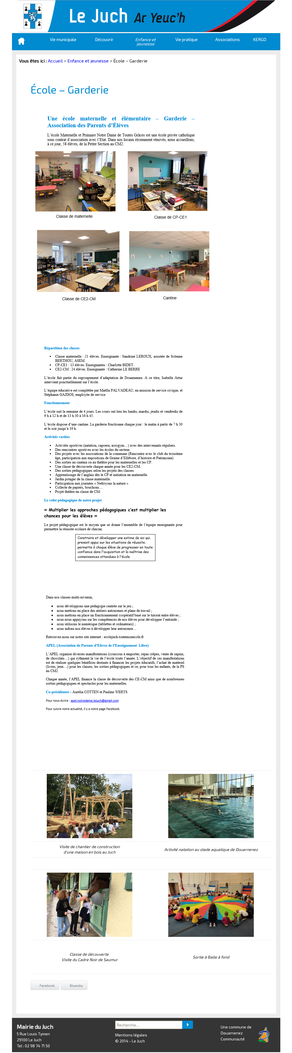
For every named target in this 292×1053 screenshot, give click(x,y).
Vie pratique (186, 39)
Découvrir (104, 39)
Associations (227, 39)
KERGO (259, 39)
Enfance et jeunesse (145, 41)
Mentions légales (131, 1034)
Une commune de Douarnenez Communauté (236, 1032)
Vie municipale (63, 39)
